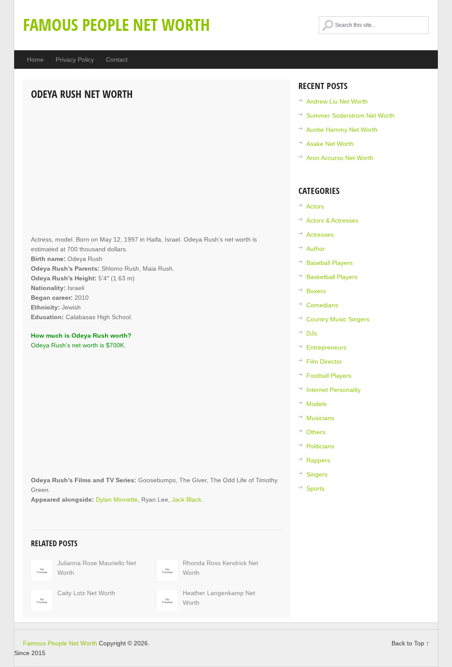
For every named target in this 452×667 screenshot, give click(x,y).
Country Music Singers (337, 319)
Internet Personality (333, 389)
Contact (117, 59)
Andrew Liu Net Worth (337, 101)
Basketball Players (332, 276)
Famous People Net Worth (116, 24)
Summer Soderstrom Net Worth (350, 115)
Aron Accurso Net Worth (339, 157)
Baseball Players (329, 262)
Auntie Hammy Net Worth (341, 129)
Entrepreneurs (326, 347)
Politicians (320, 446)
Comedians (322, 305)
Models (316, 403)
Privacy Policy (75, 59)
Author (315, 248)
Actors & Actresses (332, 220)
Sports (315, 488)
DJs (311, 333)
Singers (317, 474)
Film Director (324, 361)
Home (35, 59)
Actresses (320, 234)
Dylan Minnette (117, 499)
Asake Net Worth (330, 143)
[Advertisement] (156, 168)
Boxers (316, 290)
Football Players (328, 375)
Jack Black (186, 499)
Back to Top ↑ (410, 643)
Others (315, 432)
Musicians (320, 417)
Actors (315, 206)
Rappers (318, 460)
